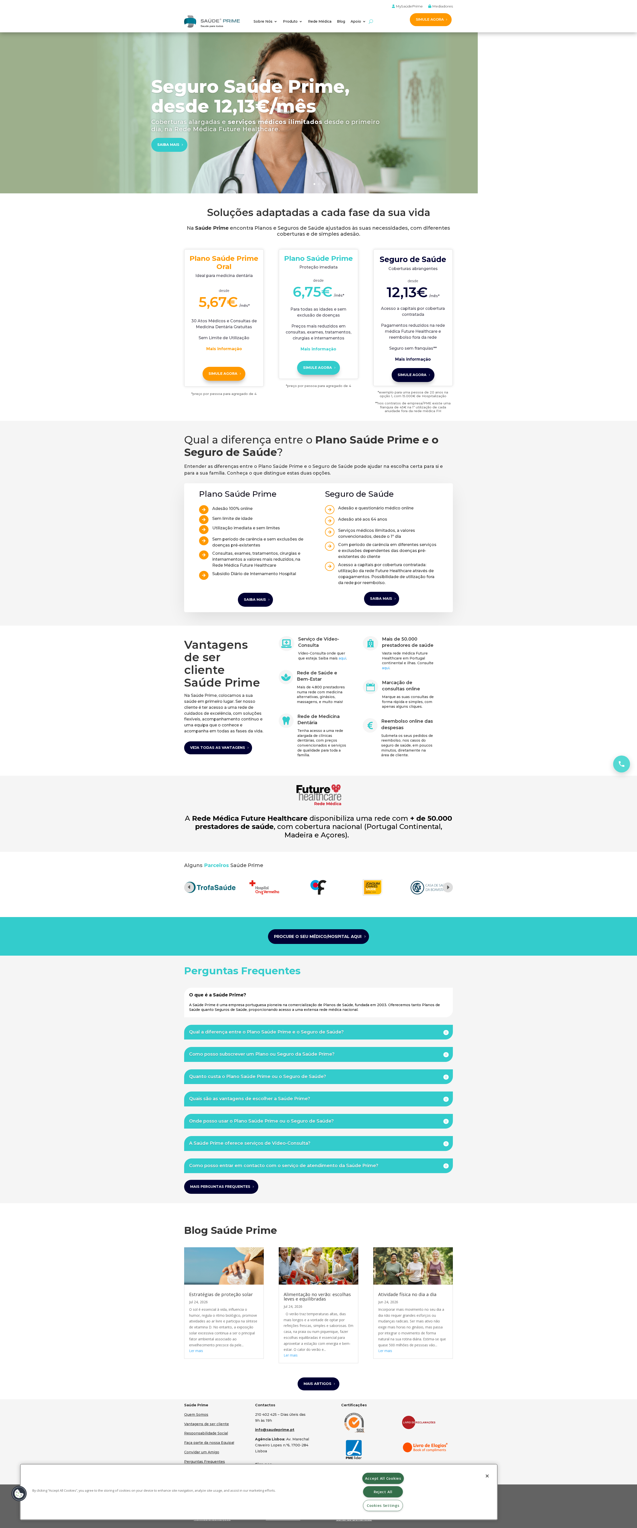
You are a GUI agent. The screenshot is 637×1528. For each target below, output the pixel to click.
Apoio (356, 21)
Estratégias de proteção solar (221, 1294)
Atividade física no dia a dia (407, 1294)
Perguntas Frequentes (204, 1461)
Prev (189, 887)
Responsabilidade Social (206, 1433)
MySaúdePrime (409, 6)
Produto (290, 21)
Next (448, 887)
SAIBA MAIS (168, 144)
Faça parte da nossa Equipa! (209, 1442)
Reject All (383, 1491)
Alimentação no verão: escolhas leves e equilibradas (317, 1296)
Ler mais (196, 1350)
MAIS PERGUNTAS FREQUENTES (220, 1186)
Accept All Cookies (383, 1478)
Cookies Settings (383, 1505)
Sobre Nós (263, 21)
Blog (341, 21)
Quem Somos (196, 1414)
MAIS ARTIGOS (317, 1383)
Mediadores (442, 6)
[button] (19, 1494)
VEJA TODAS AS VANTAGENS (217, 747)
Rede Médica (319, 21)
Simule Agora (317, 367)
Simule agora (223, 373)
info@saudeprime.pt (274, 1429)
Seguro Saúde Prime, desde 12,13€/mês (250, 96)
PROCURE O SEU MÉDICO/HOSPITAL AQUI (318, 936)
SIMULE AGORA (430, 19)
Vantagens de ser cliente (206, 1424)
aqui (342, 658)
